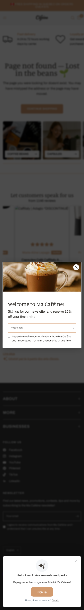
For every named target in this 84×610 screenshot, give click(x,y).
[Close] (76, 267)
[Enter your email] (72, 328)
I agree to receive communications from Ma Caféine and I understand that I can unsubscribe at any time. (42, 338)
